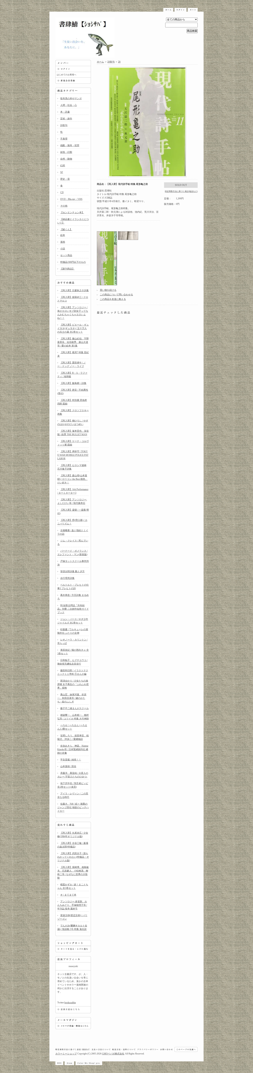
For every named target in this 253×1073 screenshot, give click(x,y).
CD (62, 192)
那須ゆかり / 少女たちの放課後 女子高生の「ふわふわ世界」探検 (73, 684)
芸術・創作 (66, 118)
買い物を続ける (108, 290)
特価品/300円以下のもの (73, 262)
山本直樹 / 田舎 (68, 766)
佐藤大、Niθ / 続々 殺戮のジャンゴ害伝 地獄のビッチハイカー (73, 807)
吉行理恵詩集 (67, 578)
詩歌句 (63, 125)
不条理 (63, 138)
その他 (63, 205)
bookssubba (70, 1002)
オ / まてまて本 (68, 894)
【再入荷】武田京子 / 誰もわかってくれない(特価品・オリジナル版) (73, 857)
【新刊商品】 (67, 268)
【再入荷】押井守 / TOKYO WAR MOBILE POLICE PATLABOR (72, 455)
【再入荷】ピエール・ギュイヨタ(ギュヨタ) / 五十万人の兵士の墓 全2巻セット (73, 328)
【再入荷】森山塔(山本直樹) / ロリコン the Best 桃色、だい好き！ (72, 479)
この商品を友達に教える (113, 299)
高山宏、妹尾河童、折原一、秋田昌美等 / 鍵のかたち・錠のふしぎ (71, 698)
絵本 (62, 235)
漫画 (62, 242)
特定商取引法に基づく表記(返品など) (181, 191)
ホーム (100, 61)
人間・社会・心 (68, 105)
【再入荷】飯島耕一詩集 (73, 383)
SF (61, 172)
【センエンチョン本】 (72, 212)
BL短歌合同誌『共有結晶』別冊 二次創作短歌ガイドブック (73, 609)
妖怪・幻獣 (66, 152)
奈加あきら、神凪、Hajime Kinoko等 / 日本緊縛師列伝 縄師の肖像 (72, 749)
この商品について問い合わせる (116, 294)
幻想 (62, 165)
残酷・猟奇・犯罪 (69, 145)
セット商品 (66, 255)
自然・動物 (66, 158)
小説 (62, 248)
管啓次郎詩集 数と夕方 (72, 571)
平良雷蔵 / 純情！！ (70, 759)
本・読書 (65, 111)
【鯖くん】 (66, 229)
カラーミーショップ (66, 1053)
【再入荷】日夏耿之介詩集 (74, 290)
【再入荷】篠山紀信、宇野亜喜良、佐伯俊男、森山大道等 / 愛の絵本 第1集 (73, 342)
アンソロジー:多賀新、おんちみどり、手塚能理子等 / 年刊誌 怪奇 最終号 (72, 905)
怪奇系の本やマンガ (71, 98)
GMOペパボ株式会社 (113, 1053)
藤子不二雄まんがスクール (74, 708)
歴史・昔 (65, 179)
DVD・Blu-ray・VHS (71, 199)
